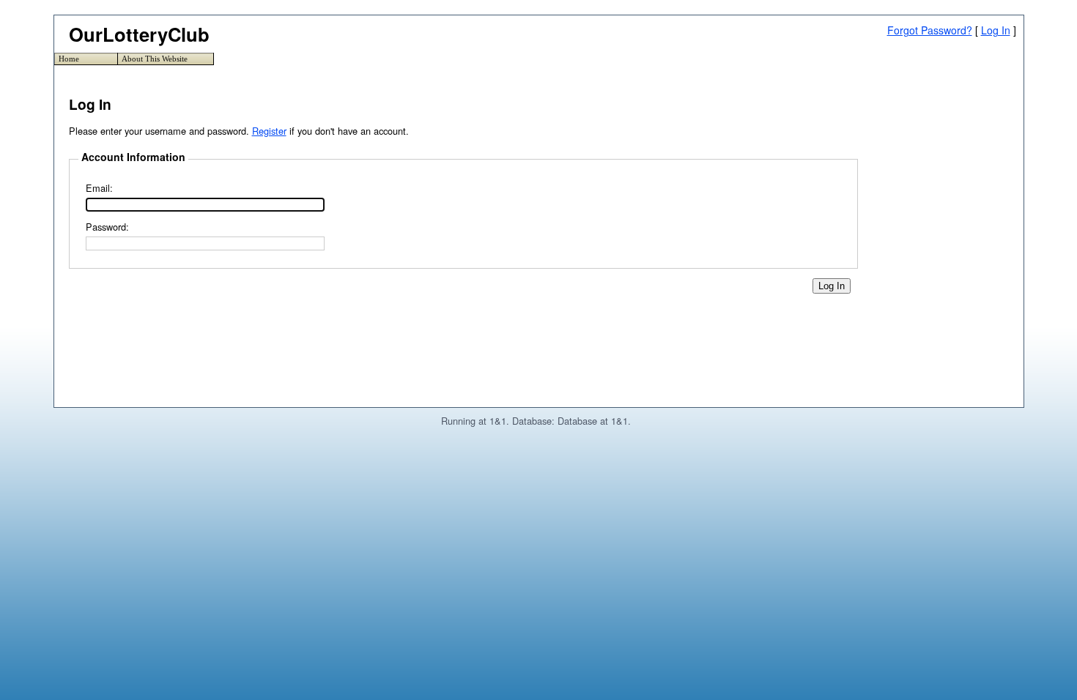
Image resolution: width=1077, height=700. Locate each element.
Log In (995, 30)
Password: (107, 227)
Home (69, 59)
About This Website (155, 59)
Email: (99, 188)
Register (269, 131)
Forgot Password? (929, 30)
